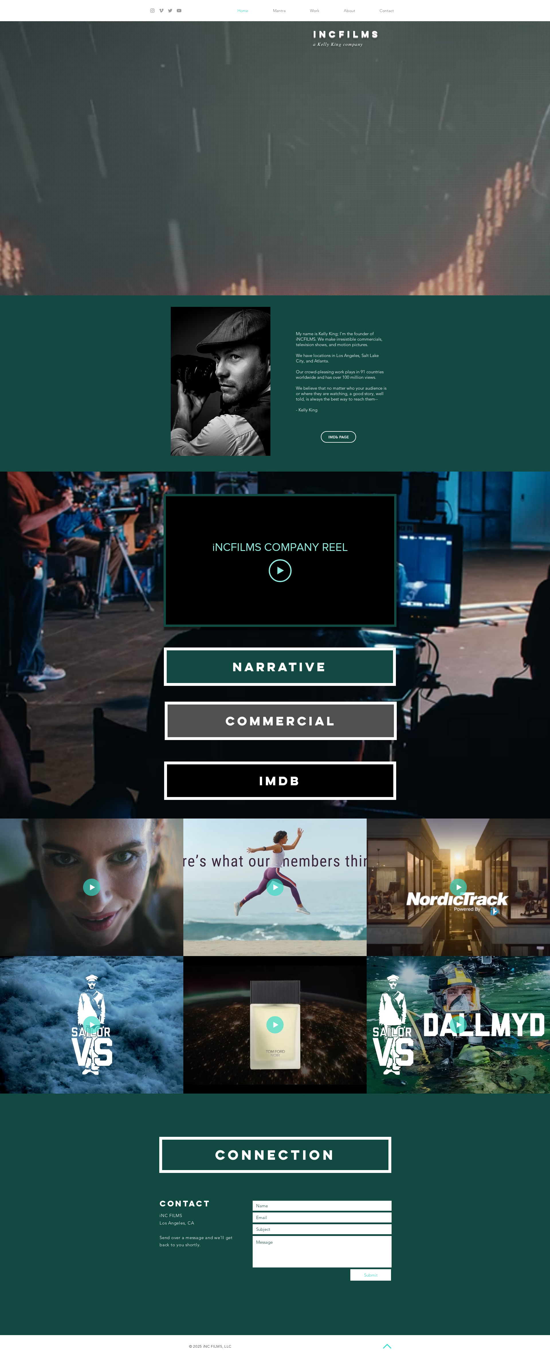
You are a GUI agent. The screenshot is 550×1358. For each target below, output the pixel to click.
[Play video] (280, 570)
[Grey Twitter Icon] (170, 10)
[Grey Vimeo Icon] (161, 10)
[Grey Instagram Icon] (152, 10)
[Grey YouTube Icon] (179, 10)
